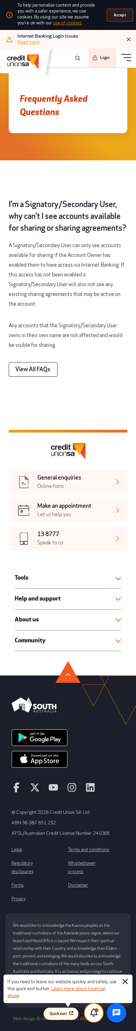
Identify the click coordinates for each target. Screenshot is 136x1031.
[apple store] (40, 761)
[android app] (40, 740)
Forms (18, 885)
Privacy (18, 899)
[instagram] (72, 790)
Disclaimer (78, 885)
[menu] (126, 58)
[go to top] (68, 672)
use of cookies (67, 23)
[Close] (128, 39)
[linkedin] (90, 790)
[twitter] (35, 790)
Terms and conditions (88, 850)
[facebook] (16, 790)
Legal (17, 850)
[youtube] (53, 790)
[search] (77, 58)
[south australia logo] (34, 710)
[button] (68, 578)
